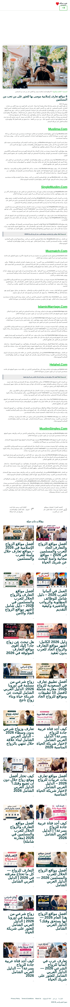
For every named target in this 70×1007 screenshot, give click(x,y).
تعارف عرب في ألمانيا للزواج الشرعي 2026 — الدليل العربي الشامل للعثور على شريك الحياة (52, 970)
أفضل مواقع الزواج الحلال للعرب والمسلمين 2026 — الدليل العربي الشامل (52, 877)
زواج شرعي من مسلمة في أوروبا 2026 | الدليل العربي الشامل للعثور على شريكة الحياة (20, 923)
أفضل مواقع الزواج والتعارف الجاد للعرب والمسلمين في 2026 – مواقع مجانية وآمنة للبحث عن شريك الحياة (52, 553)
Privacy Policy (15, 998)
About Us (38, 998)
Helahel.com (58, 364)
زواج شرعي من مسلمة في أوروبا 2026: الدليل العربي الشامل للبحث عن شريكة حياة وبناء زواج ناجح (19, 691)
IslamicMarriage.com (52, 306)
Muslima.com (57, 129)
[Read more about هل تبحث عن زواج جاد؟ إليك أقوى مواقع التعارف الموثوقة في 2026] (18, 631)
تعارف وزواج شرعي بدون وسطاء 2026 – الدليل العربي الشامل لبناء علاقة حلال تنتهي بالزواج (18, 736)
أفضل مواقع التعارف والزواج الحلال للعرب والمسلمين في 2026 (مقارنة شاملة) (22, 832)
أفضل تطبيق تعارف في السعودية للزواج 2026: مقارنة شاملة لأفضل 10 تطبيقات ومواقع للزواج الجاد (52, 689)
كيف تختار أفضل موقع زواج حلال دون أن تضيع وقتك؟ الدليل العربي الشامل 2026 (18, 783)
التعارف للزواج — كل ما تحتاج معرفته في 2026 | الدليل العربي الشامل (19, 875)
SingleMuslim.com (54, 187)
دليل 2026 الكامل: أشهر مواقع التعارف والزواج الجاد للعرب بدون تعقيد (52, 647)
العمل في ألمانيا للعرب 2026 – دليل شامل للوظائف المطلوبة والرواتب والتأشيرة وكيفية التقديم (52, 600)
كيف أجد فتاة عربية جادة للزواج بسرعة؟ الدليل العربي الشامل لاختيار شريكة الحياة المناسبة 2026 (52, 738)
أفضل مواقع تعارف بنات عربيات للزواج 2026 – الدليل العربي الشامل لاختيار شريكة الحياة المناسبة (52, 785)
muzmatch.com (56, 251)
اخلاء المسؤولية (47, 998)
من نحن (55, 998)
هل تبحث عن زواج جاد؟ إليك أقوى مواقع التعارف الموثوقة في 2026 (20, 647)
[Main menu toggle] (63, 8)
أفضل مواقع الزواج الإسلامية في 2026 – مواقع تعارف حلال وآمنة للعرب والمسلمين (19, 551)
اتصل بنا (61, 998)
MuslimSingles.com (53, 428)
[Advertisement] (35, 33)
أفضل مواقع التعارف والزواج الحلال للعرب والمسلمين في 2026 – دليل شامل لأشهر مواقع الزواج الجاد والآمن (19, 602)
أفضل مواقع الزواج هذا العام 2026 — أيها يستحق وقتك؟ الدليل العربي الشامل (52, 921)
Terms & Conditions (28, 998)
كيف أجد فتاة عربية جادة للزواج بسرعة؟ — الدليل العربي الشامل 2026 (19, 968)
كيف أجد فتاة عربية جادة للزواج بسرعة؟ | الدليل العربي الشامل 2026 (52, 830)
